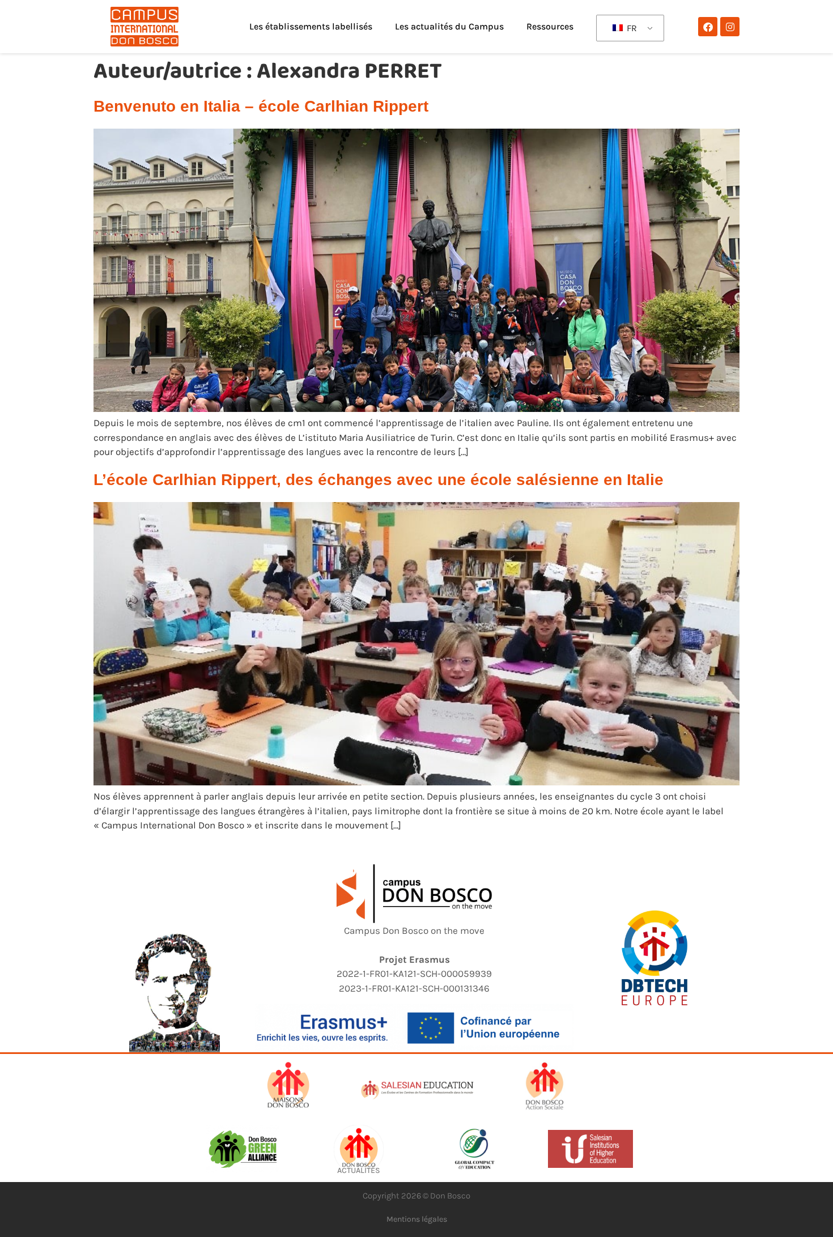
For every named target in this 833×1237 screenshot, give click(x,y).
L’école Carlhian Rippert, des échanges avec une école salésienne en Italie (379, 479)
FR (630, 28)
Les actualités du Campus (449, 26)
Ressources (549, 26)
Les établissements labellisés (310, 26)
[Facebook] (707, 26)
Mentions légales (416, 1219)
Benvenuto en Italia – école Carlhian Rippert (261, 106)
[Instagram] (730, 26)
